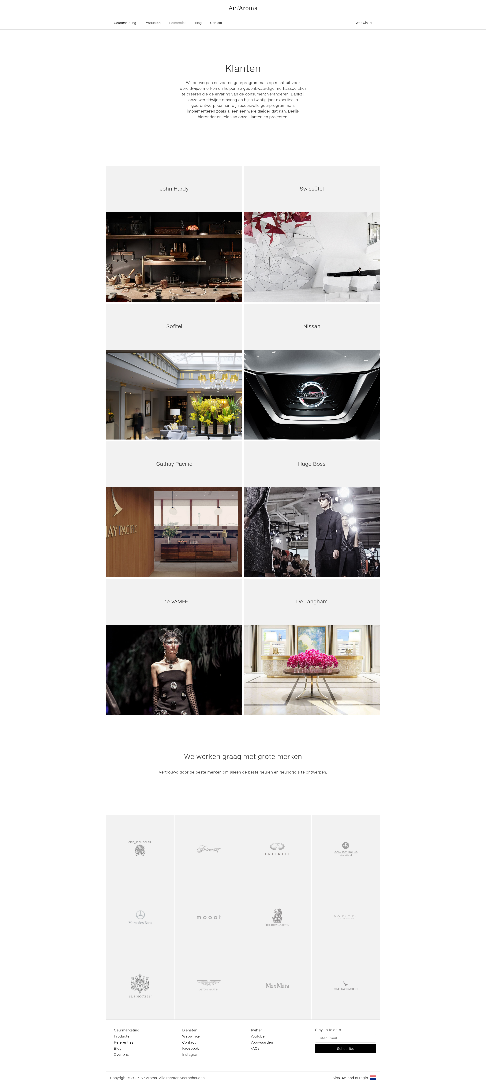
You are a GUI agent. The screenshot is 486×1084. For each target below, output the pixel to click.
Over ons (121, 1054)
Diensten (189, 1030)
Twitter (256, 1030)
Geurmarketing (125, 22)
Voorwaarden (262, 1042)
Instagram (191, 1054)
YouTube (258, 1036)
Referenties (177, 22)
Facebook (190, 1048)
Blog (198, 22)
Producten (153, 22)
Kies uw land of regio (350, 1078)
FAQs (255, 1048)
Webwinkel (364, 22)
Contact (216, 22)
